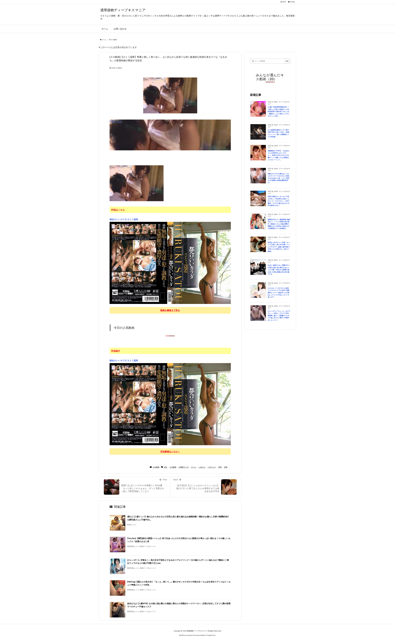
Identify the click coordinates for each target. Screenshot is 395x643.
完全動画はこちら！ (170, 451)
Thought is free (210, 635)
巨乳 (220, 467)
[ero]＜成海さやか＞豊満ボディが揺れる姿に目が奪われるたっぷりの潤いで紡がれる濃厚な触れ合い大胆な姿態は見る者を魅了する (279, 269)
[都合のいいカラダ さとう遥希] (170, 263)
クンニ (193, 467)
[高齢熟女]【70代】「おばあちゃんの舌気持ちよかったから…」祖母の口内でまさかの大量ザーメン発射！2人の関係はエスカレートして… (278, 155)
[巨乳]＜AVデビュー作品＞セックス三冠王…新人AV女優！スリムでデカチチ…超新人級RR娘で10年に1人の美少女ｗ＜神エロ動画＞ (279, 246)
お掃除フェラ (184, 467)
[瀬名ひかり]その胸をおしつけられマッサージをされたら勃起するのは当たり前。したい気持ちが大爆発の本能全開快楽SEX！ (278, 178)
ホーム (104, 40)
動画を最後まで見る (170, 310)
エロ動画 (114, 40)
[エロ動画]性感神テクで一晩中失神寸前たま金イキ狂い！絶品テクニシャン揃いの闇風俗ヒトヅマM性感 (278, 133)
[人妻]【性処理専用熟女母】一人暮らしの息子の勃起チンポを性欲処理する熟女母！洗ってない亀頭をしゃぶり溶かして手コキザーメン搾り (278, 111)
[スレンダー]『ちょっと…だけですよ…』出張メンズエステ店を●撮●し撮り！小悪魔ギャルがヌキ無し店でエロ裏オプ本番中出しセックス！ (279, 315)
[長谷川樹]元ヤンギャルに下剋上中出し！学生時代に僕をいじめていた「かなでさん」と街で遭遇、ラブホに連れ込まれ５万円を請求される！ (278, 200)
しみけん (201, 467)
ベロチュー (212, 467)
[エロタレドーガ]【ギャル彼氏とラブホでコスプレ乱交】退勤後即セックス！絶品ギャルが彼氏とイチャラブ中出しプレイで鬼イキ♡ (278, 292)
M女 (165, 467)
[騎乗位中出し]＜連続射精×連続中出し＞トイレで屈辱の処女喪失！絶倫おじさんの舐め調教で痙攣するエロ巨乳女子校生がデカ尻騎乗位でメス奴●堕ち (279, 223)
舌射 (225, 467)
